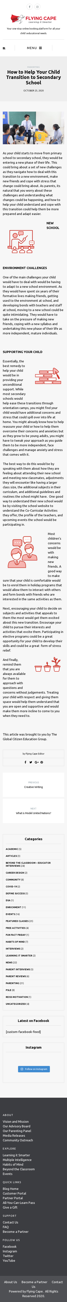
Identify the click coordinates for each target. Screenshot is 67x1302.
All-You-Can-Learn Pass (19, 1202)
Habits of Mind (15, 942)
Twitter (8, 1256)
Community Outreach (18, 1140)
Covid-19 (11, 886)
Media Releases (14, 1135)
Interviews (13, 948)
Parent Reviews (16, 976)
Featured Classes (17, 921)
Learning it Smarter (16, 1155)
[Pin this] (41, 762)
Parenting (33, 67)
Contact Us (10, 1222)
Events (10, 914)
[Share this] (25, 762)
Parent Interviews (18, 969)
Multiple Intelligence (17, 1160)
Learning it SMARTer (19, 955)
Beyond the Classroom (19, 1169)
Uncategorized (16, 1004)
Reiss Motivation (17, 997)
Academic (12, 849)
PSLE (8, 990)
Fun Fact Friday (16, 935)
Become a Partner (15, 1231)
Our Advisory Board (16, 1126)
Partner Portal (13, 1198)
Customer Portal (14, 1193)
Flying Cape (35, 1291)
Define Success (15, 893)
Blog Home (11, 1188)
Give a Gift (10, 1207)
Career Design (15, 873)
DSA (8, 900)
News (9, 962)
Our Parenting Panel (17, 1131)
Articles (11, 856)
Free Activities (15, 928)
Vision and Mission (16, 1121)
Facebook (10, 1246)
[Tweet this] (30, 762)
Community (13, 879)
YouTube (9, 1260)
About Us (10, 1282)
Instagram (10, 1251)
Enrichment (13, 907)
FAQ (6, 1227)
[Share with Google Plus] (36, 762)
